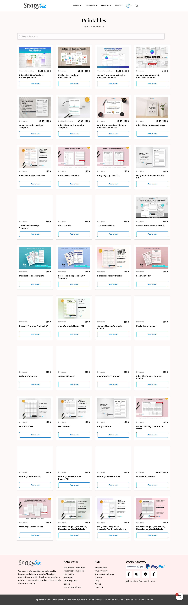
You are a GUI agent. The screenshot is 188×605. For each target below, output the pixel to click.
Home (87, 26)
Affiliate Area (101, 567)
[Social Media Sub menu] (96, 5)
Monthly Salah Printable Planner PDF (69, 477)
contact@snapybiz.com (142, 581)
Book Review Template (69, 175)
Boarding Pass (71, 580)
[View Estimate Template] (35, 358)
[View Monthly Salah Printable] (113, 458)
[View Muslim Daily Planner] (152, 308)
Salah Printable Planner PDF (71, 326)
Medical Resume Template (31, 276)
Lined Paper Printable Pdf (31, 526)
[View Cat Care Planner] (74, 358)
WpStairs (81, 599)
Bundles (76, 5)
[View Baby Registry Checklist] (113, 157)
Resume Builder (143, 276)
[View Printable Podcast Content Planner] (152, 358)
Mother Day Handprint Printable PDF (68, 76)
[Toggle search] (137, 5)
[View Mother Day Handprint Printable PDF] (74, 57)
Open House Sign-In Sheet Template (31, 126)
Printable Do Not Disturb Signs (150, 125)
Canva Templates (72, 587)
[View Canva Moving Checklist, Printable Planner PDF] (152, 57)
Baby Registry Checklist (108, 175)
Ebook (67, 584)
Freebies (118, 5)
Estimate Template (28, 376)
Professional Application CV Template (71, 277)
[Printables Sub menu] (111, 5)
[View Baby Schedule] (113, 408)
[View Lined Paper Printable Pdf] (35, 508)
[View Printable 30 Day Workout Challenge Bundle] (35, 57)
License (98, 577)
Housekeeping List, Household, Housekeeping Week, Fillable (72, 527)
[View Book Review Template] (74, 157)
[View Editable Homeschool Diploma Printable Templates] (113, 107)
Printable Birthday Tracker (109, 276)
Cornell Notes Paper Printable (150, 225)
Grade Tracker (26, 426)
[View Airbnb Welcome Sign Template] (35, 207)
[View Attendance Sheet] (113, 207)
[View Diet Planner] (74, 408)
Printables (105, 5)
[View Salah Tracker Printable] (113, 358)
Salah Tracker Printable (108, 376)
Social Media (90, 5)
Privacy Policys (101, 570)
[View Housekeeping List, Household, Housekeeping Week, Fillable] (74, 508)
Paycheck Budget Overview (32, 175)
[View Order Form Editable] (152, 458)
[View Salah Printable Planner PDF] (74, 308)
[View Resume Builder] (152, 258)
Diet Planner (64, 426)
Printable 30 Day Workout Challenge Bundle (31, 76)
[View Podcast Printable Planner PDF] (35, 308)
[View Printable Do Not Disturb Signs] (152, 107)
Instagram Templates (74, 567)
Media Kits (69, 574)
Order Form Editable (145, 476)
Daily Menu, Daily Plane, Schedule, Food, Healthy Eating (111, 527)
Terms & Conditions (104, 574)
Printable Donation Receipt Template (71, 126)
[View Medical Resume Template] (35, 258)
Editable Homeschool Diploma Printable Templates (111, 126)
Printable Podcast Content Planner (149, 377)
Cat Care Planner (66, 376)
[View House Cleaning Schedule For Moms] (152, 408)
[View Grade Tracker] (35, 408)
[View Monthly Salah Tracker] (35, 458)
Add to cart (35, 83)
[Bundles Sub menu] (80, 5)
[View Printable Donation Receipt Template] (74, 107)
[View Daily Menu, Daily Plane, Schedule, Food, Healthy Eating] (113, 508)
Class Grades (64, 225)
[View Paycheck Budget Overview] (35, 157)
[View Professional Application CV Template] (74, 258)
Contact (99, 587)
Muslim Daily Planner (146, 326)
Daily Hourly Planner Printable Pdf (150, 176)
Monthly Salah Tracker (29, 476)
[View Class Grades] (74, 207)
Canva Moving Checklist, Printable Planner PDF (147, 76)
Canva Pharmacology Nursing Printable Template (111, 76)
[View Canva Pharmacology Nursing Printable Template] (113, 57)
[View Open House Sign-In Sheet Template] (35, 107)
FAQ (97, 580)
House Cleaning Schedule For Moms (150, 427)
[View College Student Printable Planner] (113, 308)
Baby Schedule (104, 426)
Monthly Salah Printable (108, 476)
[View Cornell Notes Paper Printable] (152, 207)
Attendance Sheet (106, 225)
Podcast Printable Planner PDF (33, 326)
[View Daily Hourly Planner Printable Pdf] (152, 157)
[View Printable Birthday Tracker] (113, 258)
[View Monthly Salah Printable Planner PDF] (74, 458)
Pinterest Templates (74, 570)
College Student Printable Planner (109, 327)
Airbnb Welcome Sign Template (29, 226)
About (98, 584)
